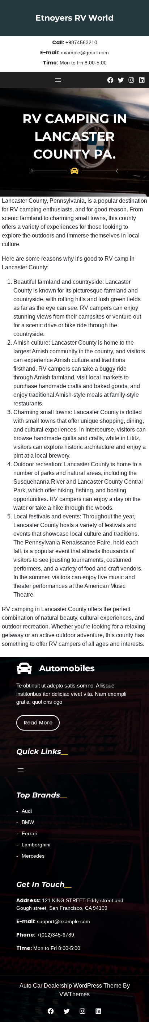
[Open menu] (58, 80)
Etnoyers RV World (74, 18)
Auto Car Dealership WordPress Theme (71, 986)
